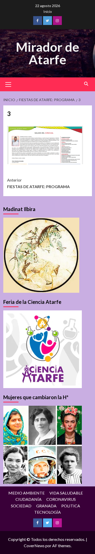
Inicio (47, 11)
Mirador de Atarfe (47, 53)
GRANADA (46, 505)
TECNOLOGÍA (47, 512)
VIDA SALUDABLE (66, 492)
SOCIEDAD (21, 505)
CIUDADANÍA (28, 499)
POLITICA (70, 505)
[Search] (86, 83)
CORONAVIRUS (61, 499)
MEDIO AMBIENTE (26, 492)
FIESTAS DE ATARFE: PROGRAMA (38, 183)
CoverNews (34, 545)
